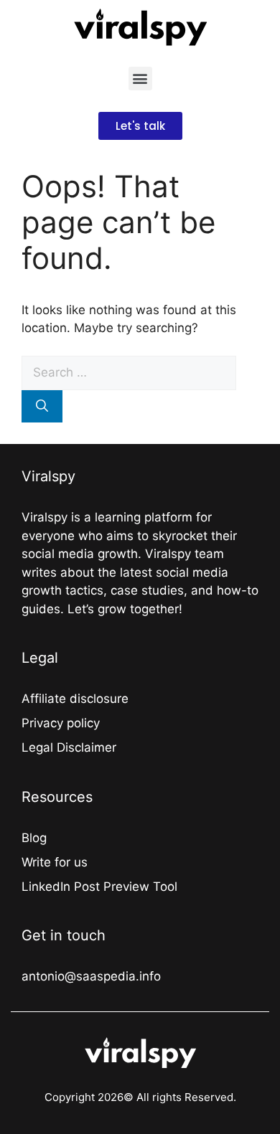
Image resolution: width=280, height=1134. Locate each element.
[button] (140, 78)
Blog (34, 838)
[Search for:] (129, 372)
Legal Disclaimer (69, 747)
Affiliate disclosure (75, 698)
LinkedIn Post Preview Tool (99, 886)
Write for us (55, 862)
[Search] (42, 406)
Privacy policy (61, 723)
